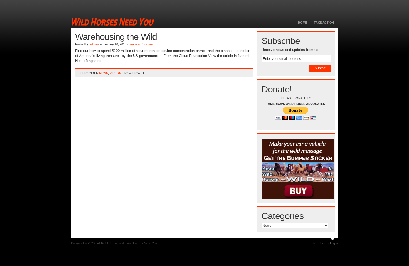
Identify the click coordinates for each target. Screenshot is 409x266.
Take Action (324, 22)
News (103, 73)
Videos (115, 73)
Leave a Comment (141, 44)
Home (302, 22)
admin (94, 44)
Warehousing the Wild (116, 37)
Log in (334, 243)
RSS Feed (320, 243)
